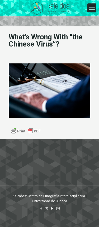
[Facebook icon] (41, 208)
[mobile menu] (91, 7)
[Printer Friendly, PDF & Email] (26, 131)
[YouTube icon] (52, 208)
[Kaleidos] (50, 8)
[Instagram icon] (58, 208)
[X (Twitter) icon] (47, 208)
